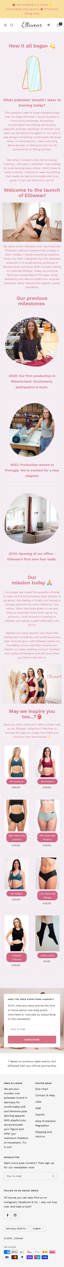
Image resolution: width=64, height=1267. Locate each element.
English (37, 1228)
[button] (50, 25)
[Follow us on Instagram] (15, 1215)
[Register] (53, 1176)
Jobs (38, 1101)
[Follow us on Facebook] (7, 1215)
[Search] (11, 25)
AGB (38, 1108)
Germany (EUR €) (16, 1228)
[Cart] (58, 25)
